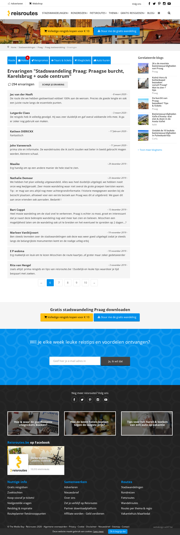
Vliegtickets (84, 60)
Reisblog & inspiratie (19, 508)
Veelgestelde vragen (19, 503)
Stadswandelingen (55, 13)
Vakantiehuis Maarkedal (135, 513)
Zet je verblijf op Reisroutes (80, 503)
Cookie (81, 526)
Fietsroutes (97, 13)
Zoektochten (14, 492)
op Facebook (28, 442)
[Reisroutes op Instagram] (164, 3)
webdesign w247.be (163, 526)
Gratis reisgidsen (132, 13)
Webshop (37, 3)
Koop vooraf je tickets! (20, 497)
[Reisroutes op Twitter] (154, 3)
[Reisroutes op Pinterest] (159, 3)
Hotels (25, 59)
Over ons (69, 497)
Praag (40, 47)
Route (11, 60)
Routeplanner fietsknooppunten (26, 513)
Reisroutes (22, 13)
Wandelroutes (129, 503)
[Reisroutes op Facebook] (149, 3)
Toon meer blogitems (151, 149)
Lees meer (98, 531)
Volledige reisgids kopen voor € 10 (68, 31)
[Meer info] (158, 14)
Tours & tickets (63, 60)
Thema (113, 13)
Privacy (72, 526)
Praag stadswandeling (55, 47)
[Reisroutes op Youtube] (169, 3)
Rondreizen (78, 13)
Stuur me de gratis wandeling (118, 31)
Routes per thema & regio (136, 508)
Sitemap (116, 526)
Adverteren (17, 3)
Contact (125, 526)
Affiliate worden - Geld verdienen (84, 513)
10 (85, 282)
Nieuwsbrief (71, 492)
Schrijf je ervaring (53, 84)
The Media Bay (17, 526)
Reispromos (41, 60)
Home (13, 47)
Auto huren (103, 60)
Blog (150, 13)
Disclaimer (91, 526)
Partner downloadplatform (80, 508)
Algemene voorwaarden (55, 526)
